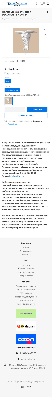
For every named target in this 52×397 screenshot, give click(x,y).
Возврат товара (26, 275)
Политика (26, 254)
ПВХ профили (26, 293)
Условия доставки (26, 272)
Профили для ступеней (26, 296)
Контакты (26, 247)
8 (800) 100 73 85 (28, 353)
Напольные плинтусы (26, 289)
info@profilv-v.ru (16, 176)
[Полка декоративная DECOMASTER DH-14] (26, 40)
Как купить (26, 265)
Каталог (26, 281)
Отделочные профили (26, 286)
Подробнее (12, 124)
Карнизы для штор (26, 304)
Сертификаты (26, 251)
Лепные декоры (26, 300)
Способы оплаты (26, 268)
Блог (26, 260)
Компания (26, 243)
